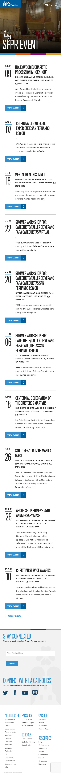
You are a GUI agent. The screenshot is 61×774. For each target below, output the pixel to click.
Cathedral (8, 751)
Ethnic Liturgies (28, 723)
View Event (13, 108)
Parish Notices (27, 726)
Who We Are (10, 719)
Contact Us (9, 758)
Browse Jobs (43, 729)
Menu (48, 5)
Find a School (27, 739)
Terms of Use (10, 761)
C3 (6, 754)
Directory (42, 764)
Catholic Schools (28, 742)
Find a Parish (27, 719)
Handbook (42, 748)
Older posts (13, 616)
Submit (11, 664)
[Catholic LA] (10, 4)
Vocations (42, 719)
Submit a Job (27, 745)
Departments (10, 729)
